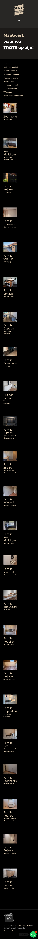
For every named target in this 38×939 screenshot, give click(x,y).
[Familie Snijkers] (10, 838)
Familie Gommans (8, 347)
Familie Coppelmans (11, 709)
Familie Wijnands (9, 500)
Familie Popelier (8, 640)
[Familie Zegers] (10, 456)
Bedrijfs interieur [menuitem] (10, 71)
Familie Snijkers (8, 848)
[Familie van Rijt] (10, 247)
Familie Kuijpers (8, 173)
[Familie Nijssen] (10, 421)
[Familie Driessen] (10, 212)
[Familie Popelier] (10, 630)
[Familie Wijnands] (10, 491)
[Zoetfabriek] (10, 108)
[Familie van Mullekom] (10, 525)
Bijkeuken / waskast (9, 227)
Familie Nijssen (8, 431)
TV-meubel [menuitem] (7, 92)
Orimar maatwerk (24, 925)
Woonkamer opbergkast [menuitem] (13, 96)
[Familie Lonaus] (10, 282)
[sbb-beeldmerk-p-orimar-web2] (9, 914)
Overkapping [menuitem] (8, 81)
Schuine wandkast (9, 679)
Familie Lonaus (8, 292)
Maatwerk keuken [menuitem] (10, 78)
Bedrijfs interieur (10, 112)
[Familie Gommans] (10, 351)
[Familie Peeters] (10, 804)
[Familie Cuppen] (10, 317)
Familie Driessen (9, 222)
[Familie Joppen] (10, 873)
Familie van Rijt (8, 242)
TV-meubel (6, 366)
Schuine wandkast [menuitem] (10, 85)
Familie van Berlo (9, 570)
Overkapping (7, 192)
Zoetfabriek (8, 105)
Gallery (13, 105)
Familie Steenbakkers (8, 764)
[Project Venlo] (10, 386)
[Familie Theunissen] (10, 595)
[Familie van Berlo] (10, 560)
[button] (33, 934)
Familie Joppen (8, 869)
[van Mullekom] (10, 143)
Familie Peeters (8, 814)
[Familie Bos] (10, 734)
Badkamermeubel (10, 459)
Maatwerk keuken (8, 159)
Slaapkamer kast (8, 438)
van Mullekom (9, 152)
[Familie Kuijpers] (10, 177)
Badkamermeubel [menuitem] (10, 67)
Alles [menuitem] (5, 64)
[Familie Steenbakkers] (10, 769)
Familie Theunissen (8, 590)
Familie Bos (7, 744)
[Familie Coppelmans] (10, 699)
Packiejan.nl (8, 931)
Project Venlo (8, 396)
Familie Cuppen (8, 326)
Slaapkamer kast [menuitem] (10, 88)
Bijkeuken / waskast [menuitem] (11, 74)
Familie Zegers (7, 466)
